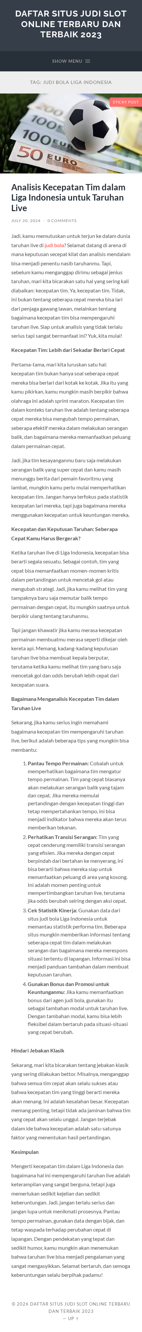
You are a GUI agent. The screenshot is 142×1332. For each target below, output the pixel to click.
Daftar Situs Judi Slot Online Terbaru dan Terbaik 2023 (71, 23)
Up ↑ (73, 1318)
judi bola (54, 245)
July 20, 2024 (26, 220)
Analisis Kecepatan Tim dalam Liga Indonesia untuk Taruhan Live (68, 197)
